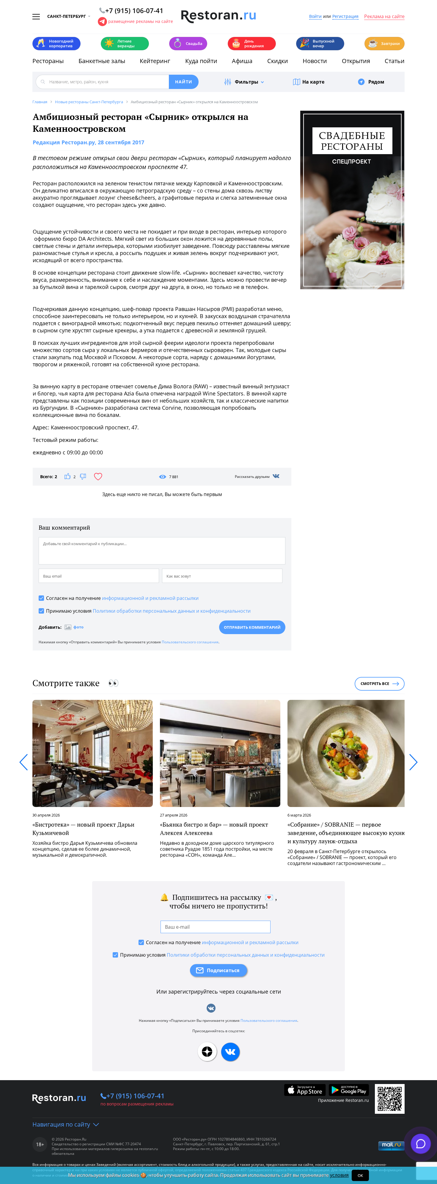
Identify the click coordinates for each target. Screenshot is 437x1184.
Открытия (356, 61)
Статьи (395, 61)
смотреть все (375, 683)
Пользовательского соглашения (190, 642)
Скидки (277, 61)
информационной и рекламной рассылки (150, 598)
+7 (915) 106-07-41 (135, 1095)
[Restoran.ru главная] (218, 17)
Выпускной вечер (316, 43)
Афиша (242, 61)
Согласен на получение (122, 598)
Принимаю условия (148, 611)
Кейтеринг (155, 61)
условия (339, 1175)
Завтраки (384, 43)
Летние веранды (119, 43)
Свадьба (187, 43)
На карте (313, 82)
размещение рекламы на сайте (140, 21)
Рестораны (48, 61)
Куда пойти (201, 61)
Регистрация (345, 16)
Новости (315, 61)
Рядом (376, 82)
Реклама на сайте (384, 17)
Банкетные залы (101, 61)
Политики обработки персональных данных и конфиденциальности (172, 611)
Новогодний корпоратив (54, 43)
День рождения (247, 43)
